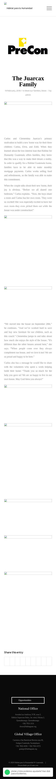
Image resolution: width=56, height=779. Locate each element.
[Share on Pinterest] (22, 661)
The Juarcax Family (28, 81)
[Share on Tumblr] (33, 661)
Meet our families (33, 90)
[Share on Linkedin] (28, 661)
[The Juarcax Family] (28, 48)
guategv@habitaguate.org (28, 749)
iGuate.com (34, 765)
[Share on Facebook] (7, 661)
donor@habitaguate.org (28, 726)
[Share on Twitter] (12, 661)
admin (28, 94)
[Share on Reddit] (43, 661)
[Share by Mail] (49, 661)
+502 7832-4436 (21, 746)
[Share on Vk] (38, 661)
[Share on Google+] (17, 661)
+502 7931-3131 (28, 723)
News (44, 90)
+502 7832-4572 (35, 746)
